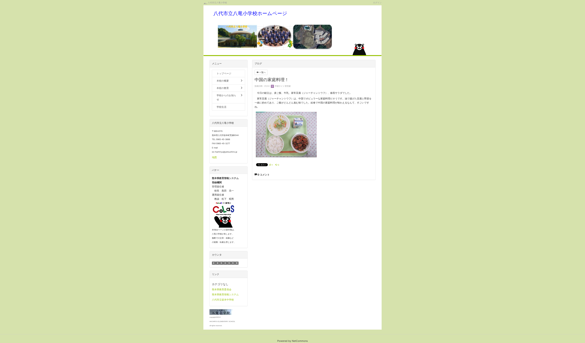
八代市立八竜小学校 (217, 2)
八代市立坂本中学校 (223, 299)
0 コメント (263, 174)
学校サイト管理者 (282, 86)
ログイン (377, 2)
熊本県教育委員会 (221, 289)
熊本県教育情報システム (225, 294)
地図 (214, 157)
